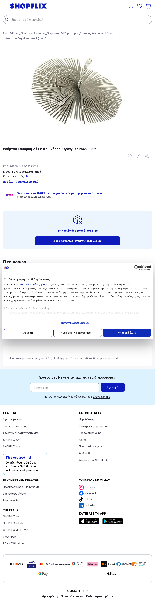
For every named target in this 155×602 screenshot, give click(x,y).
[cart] (149, 6)
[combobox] (77, 19)
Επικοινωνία (11, 500)
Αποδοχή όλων (127, 332)
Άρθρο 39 (85, 453)
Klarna (83, 439)
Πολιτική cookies (72, 596)
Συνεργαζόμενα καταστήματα (21, 432)
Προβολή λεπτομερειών (75, 322)
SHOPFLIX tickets (13, 523)
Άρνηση (28, 332)
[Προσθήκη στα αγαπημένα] (130, 156)
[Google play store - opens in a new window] (112, 521)
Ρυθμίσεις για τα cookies (76, 332)
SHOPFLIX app (11, 446)
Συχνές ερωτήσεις (14, 493)
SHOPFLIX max (12, 516)
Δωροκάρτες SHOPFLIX (93, 460)
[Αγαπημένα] (140, 6)
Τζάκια (85, 33)
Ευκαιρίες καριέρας (15, 426)
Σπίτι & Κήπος (11, 33)
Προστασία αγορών (90, 446)
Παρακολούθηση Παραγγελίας (21, 486)
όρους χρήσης (101, 396)
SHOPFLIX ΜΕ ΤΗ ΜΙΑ (16, 529)
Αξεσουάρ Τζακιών (104, 33)
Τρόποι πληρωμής (90, 432)
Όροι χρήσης (50, 596)
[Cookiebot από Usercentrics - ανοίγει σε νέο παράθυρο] (134, 267)
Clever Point (10, 536)
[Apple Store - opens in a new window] (90, 521)
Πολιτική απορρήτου (99, 596)
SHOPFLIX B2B (11, 439)
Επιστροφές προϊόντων (93, 426)
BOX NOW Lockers (14, 543)
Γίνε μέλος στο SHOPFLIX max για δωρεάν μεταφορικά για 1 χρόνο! (60, 193)
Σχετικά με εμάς (12, 419)
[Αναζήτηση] (7, 19)
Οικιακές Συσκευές (34, 33)
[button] (5, 6)
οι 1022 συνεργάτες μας (31, 284)
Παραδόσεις (86, 419)
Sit (27, 176)
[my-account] (131, 6)
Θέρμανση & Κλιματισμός (63, 33)
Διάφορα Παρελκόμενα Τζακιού (25, 38)
